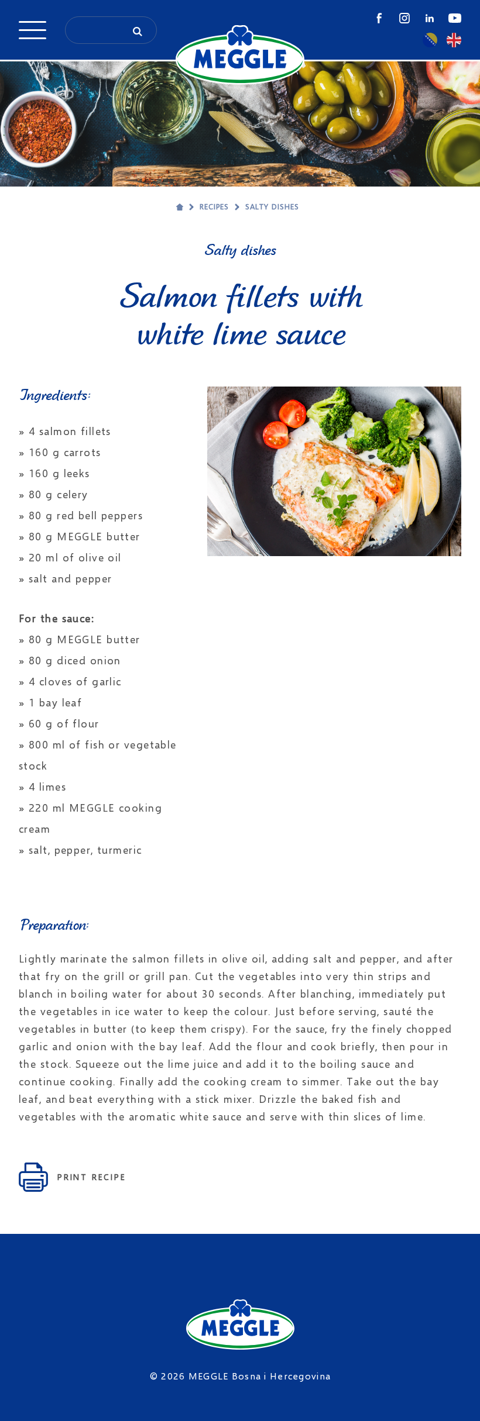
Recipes (214, 206)
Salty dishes (272, 206)
